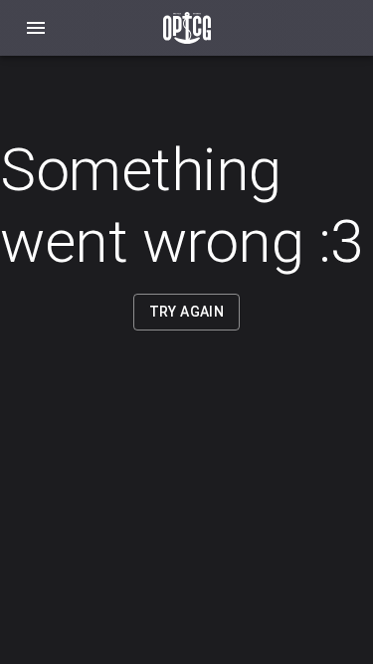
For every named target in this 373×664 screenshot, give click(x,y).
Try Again (187, 312)
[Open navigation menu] (36, 28)
